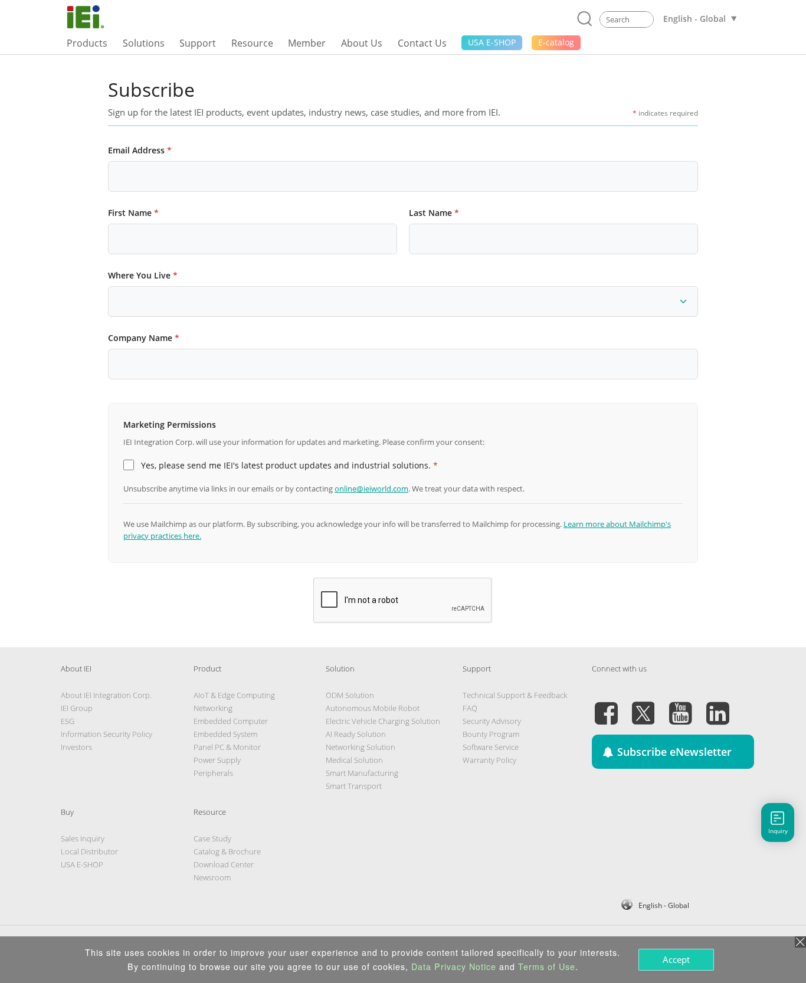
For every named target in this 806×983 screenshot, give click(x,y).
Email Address (140, 150)
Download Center (224, 864)
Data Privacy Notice (453, 966)
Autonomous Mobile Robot (373, 708)
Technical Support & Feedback (515, 695)
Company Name (143, 337)
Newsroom (212, 877)
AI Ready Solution (356, 734)
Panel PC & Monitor (227, 747)
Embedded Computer (231, 721)
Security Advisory (492, 721)
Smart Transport (354, 786)
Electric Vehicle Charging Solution (383, 721)
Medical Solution (354, 760)
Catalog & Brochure (227, 851)
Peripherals (213, 773)
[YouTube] (680, 706)
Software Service (491, 747)
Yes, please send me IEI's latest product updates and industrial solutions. (289, 465)
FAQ (470, 708)
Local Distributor (89, 851)
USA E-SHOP (82, 864)
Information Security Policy (106, 734)
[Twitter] (643, 706)
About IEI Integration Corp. (106, 695)
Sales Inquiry (82, 838)
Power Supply (217, 760)
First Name (133, 212)
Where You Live (143, 275)
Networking (213, 708)
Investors (76, 747)
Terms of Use (546, 966)
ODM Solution (350, 695)
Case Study (212, 838)
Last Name (434, 212)
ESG (67, 721)
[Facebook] (606, 706)
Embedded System (225, 734)
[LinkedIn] (717, 706)
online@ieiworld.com (371, 488)
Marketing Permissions (169, 424)
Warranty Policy (489, 760)
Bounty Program (491, 734)
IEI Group (77, 708)
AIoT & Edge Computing (234, 695)
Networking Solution (360, 747)
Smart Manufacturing (362, 773)
